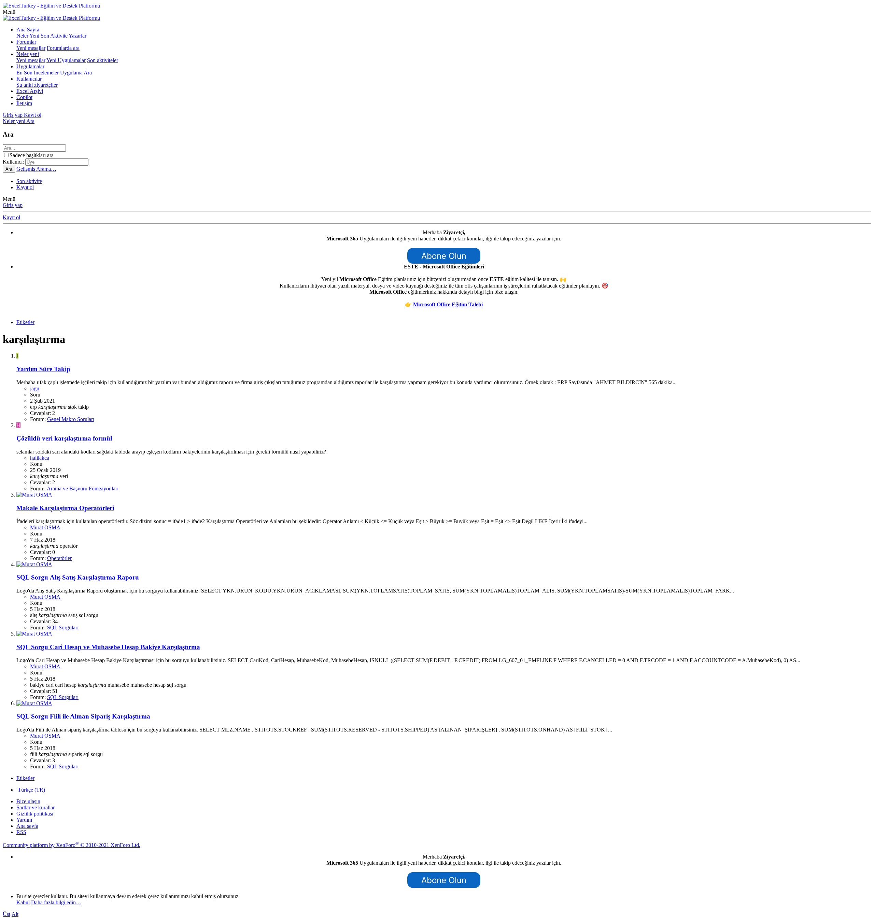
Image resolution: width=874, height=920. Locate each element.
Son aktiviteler (102, 60)
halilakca (39, 458)
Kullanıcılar (29, 79)
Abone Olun (443, 256)
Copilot (24, 97)
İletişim (24, 103)
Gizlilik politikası (34, 814)
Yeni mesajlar (30, 48)
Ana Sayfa (27, 29)
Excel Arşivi (29, 91)
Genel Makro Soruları (70, 419)
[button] (9, 12)
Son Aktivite (54, 36)
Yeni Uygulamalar (66, 60)
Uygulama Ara (76, 72)
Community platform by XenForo (71, 845)
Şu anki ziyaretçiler (37, 85)
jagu (34, 388)
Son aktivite (29, 181)
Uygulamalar (30, 66)
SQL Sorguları (63, 627)
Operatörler (59, 558)
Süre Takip (43, 369)
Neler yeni (27, 54)
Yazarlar (77, 36)
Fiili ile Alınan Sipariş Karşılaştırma (83, 716)
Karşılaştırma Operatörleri (65, 508)
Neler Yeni (27, 36)
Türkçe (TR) (30, 790)
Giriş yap (13, 205)
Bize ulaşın (28, 801)
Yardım (24, 820)
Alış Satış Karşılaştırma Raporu (77, 577)
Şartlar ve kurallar (35, 807)
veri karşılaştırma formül (64, 438)
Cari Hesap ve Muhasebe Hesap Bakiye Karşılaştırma (108, 647)
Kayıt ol (25, 187)
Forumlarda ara (63, 48)
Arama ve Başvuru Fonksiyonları (82, 488)
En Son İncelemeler (37, 72)
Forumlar (26, 42)
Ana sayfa (27, 826)
